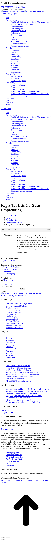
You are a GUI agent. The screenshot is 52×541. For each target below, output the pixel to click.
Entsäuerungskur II (13, 310)
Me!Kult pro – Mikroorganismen (18, 368)
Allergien (9, 347)
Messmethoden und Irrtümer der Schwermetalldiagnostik (27, 389)
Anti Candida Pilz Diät (14, 323)
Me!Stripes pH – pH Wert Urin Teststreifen (22, 374)
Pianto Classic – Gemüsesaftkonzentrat (20, 377)
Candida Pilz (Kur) (13, 321)
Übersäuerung (11, 342)
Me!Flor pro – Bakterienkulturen (18, 370)
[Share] (4, 537)
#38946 (48, 230)
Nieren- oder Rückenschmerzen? (18, 400)
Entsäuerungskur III (13, 312)
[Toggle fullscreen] (7, 537)
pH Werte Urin (9, 261)
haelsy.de (4, 482)
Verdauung (10, 340)
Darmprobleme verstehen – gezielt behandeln (23, 402)
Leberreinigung (9, 274)
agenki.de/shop (6, 480)
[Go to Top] (26, 535)
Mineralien (10, 355)
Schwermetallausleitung (15, 328)
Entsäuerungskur (12, 308)
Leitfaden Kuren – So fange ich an (19, 304)
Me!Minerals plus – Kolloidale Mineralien (22, 372)
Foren (8, 218)
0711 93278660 (7, 7)
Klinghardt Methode (13, 325)
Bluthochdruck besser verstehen (18, 398)
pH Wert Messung (10, 269)
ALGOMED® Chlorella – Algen (18, 381)
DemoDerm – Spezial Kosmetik (18, 366)
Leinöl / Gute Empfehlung (16, 222)
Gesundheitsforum (13, 216)
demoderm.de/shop (33, 480)
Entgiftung (10, 344)
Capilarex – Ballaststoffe (15, 379)
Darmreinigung (9, 271)
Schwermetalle (11, 349)
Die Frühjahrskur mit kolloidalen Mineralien (22, 393)
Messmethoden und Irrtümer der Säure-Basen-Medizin (26, 391)
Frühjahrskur (11, 315)
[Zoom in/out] (9, 537)
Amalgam (9, 351)
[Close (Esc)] (2, 537)
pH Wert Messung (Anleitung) (17, 306)
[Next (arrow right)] (4, 539)
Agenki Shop (8, 284)
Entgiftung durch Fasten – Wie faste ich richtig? (24, 396)
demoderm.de (19, 480)
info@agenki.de (19, 7)
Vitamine (9, 353)
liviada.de (45, 480)
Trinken (9, 338)
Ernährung (10, 336)
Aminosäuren (11, 357)
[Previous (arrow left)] (2, 539)
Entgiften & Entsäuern (11, 267)
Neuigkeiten (8, 280)
